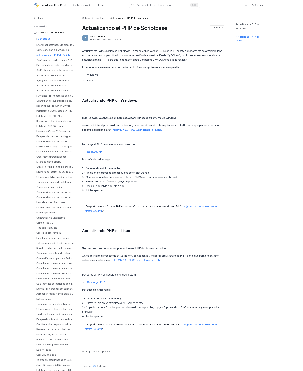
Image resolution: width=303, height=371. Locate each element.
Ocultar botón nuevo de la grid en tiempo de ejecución (55, 314)
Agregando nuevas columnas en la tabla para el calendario (55, 80)
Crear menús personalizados (51, 156)
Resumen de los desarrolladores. (53, 329)
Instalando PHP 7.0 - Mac (49, 116)
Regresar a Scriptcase (98, 351)
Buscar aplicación (45, 212)
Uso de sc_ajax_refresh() (49, 232)
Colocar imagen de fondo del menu (55, 243)
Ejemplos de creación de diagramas (55, 136)
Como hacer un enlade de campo (53, 273)
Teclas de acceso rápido (49, 187)
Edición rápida (43, 349)
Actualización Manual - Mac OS (52, 85)
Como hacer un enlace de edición (54, 263)
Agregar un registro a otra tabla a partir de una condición (55, 293)
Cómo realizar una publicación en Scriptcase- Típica (55, 192)
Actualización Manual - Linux (51, 75)
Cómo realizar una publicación (52, 141)
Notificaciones (43, 299)
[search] (162, 5)
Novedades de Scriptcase (52, 32)
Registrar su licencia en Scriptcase (54, 248)
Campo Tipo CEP (45, 222)
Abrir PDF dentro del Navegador (53, 365)
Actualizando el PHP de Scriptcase (55, 55)
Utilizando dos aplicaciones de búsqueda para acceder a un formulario (55, 283)
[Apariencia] (246, 5)
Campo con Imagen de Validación (53, 182)
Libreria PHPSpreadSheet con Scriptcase (55, 288)
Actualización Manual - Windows (53, 90)
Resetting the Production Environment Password (55, 105)
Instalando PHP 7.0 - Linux (49, 126)
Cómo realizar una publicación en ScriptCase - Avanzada (55, 197)
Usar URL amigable (46, 354)
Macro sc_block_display (48, 161)
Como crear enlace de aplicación (53, 304)
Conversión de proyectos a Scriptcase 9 (55, 258)
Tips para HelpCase (46, 227)
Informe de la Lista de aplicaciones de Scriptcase (55, 207)
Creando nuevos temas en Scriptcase (55, 151)
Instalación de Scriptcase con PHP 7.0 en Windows (55, 110)
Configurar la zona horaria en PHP (54, 60)
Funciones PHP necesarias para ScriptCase (55, 95)
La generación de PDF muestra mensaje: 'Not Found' (55, 131)
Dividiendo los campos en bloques (54, 146)
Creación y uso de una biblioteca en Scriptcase (55, 166)
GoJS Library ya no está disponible (54, 70)
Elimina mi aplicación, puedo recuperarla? (55, 171)
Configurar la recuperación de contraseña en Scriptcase (55, 100)
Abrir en (217, 27)
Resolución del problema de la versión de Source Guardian (55, 121)
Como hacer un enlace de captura (54, 268)
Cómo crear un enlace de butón (53, 253)
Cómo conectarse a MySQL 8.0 (52, 50)
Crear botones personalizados (52, 344)
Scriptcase (44, 38)
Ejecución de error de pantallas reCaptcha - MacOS (55, 65)
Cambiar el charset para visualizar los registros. (55, 324)
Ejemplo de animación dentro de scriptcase (55, 319)
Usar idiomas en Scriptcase (50, 202)
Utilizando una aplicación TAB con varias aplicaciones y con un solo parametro (55, 309)
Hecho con (94, 366)
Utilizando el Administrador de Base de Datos (55, 177)
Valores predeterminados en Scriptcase (55, 360)
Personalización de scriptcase (52, 339)
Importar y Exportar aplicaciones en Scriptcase (55, 238)
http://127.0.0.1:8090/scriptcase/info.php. (137, 129)
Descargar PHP (96, 151)
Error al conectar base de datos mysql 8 (55, 44)
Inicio (101, 5)
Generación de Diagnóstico (50, 217)
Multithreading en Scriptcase (51, 334)
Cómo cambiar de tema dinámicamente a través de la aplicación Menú (55, 278)
